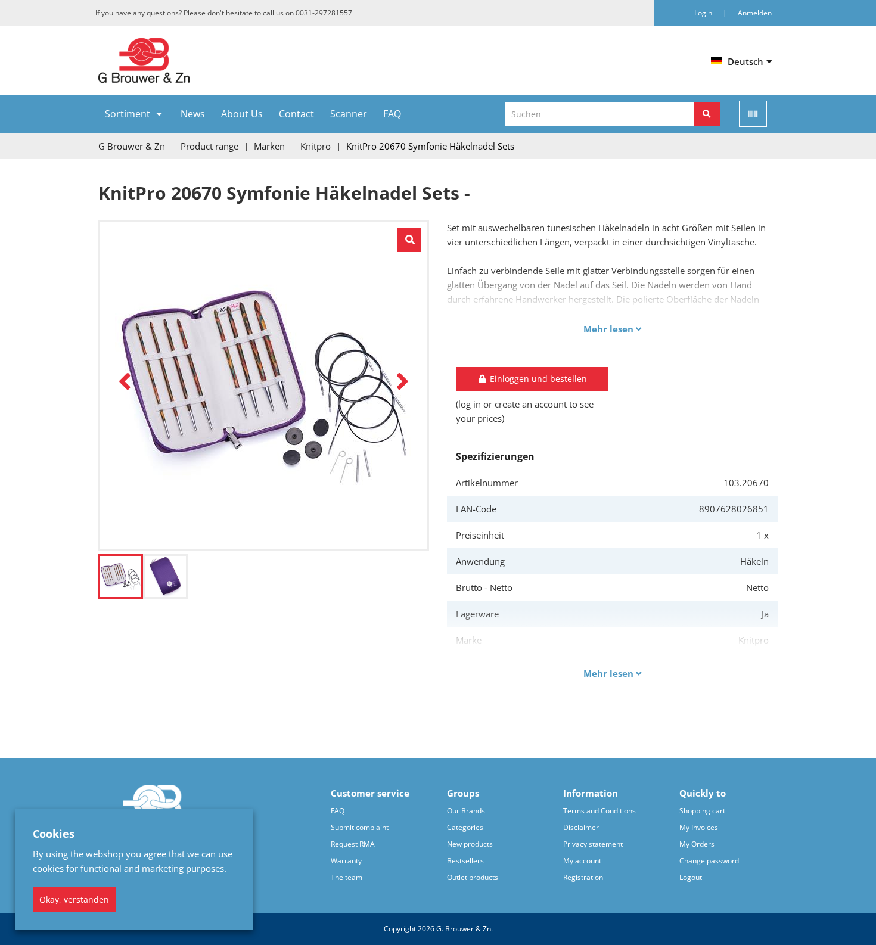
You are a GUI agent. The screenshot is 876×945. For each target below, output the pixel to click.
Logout (690, 877)
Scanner (348, 113)
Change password (709, 861)
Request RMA (353, 844)
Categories (465, 827)
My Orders (697, 844)
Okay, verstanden (74, 899)
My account (582, 861)
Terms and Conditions (599, 811)
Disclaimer (581, 827)
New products (470, 844)
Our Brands (466, 811)
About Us (242, 113)
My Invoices (698, 827)
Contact (296, 113)
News (193, 113)
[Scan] (753, 114)
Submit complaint (360, 827)
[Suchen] (707, 114)
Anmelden (755, 13)
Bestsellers (465, 861)
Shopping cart (702, 811)
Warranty (346, 861)
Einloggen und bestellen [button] (537, 378)
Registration (583, 877)
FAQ (392, 113)
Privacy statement (593, 844)
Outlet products (472, 877)
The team (346, 877)
